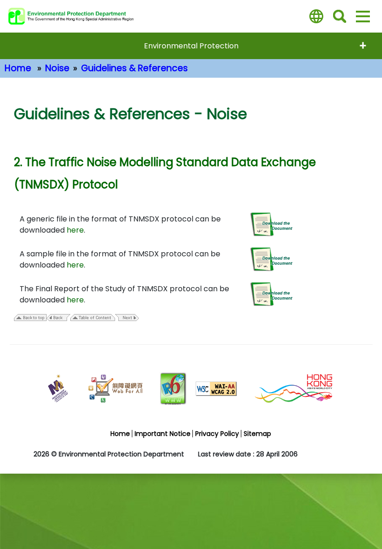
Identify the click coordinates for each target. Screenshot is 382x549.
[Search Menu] (340, 16)
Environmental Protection (191, 45)
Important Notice (163, 433)
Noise (57, 68)
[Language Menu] (316, 16)
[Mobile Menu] (363, 16)
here (75, 230)
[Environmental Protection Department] (77, 16)
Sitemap (257, 433)
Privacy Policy (217, 433)
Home (18, 68)
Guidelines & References (134, 68)
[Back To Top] (359, 522)
